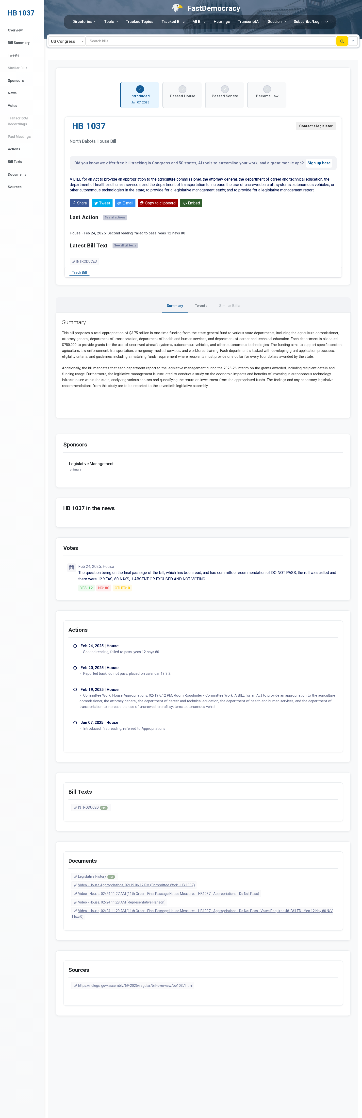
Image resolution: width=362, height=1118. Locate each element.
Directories (82, 21)
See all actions (115, 217)
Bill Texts (15, 162)
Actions (14, 149)
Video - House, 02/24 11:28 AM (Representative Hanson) (121, 902)
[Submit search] (342, 41)
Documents (17, 174)
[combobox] (67, 41)
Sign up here (319, 163)
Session (275, 21)
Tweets (13, 55)
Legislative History (96, 876)
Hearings (222, 21)
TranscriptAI (249, 21)
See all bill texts (125, 245)
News (12, 93)
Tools (109, 21)
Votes (12, 106)
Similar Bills (18, 68)
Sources (15, 187)
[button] (353, 41)
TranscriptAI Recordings (18, 121)
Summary (175, 305)
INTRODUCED (86, 261)
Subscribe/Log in (309, 21)
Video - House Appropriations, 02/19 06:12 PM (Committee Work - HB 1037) (136, 885)
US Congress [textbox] (63, 41)
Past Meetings (19, 137)
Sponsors (16, 81)
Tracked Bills (173, 21)
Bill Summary (19, 43)
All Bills (199, 21)
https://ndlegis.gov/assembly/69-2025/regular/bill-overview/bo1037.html (135, 986)
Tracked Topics (139, 21)
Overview (15, 30)
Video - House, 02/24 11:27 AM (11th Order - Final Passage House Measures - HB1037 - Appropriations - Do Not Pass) (168, 894)
